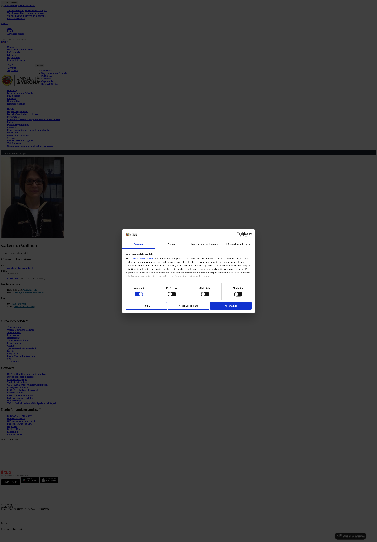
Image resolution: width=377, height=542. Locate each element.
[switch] (172, 294)
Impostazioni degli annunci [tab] (205, 244)
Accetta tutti (231, 306)
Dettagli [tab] (172, 244)
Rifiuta (146, 306)
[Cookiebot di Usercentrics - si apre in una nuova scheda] (239, 234)
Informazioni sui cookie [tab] (238, 244)
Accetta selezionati (188, 306)
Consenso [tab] (139, 244)
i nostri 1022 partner (143, 258)
